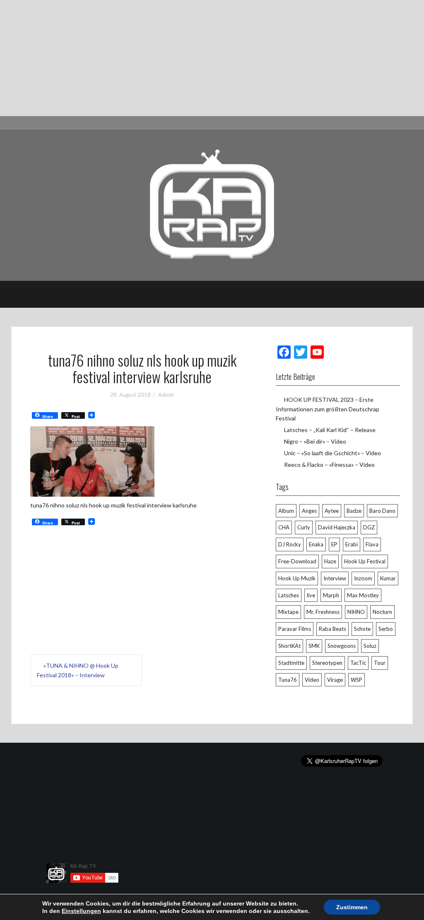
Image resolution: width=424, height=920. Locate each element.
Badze (354, 510)
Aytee (332, 510)
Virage (335, 679)
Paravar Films (294, 628)
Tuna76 (287, 679)
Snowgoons (342, 645)
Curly (303, 527)
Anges (309, 510)
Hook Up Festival (364, 561)
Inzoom (363, 578)
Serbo (385, 628)
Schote (362, 628)
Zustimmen (352, 907)
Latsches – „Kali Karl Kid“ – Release (330, 429)
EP (334, 544)
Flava (372, 544)
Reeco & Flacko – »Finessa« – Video (329, 464)
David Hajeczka (336, 527)
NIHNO (356, 612)
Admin (166, 394)
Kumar (388, 578)
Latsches (288, 595)
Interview (334, 578)
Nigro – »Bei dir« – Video (315, 441)
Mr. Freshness (323, 612)
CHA (283, 527)
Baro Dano (382, 510)
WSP (356, 679)
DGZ (369, 527)
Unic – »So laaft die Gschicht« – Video (332, 452)
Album (286, 510)
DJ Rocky (289, 544)
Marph (331, 595)
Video (312, 679)
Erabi (351, 544)
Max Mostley (363, 595)
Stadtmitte (291, 662)
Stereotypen (327, 662)
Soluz (370, 645)
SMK (314, 645)
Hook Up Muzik (297, 578)
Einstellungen (81, 911)
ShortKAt (289, 645)
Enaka (316, 544)
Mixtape (288, 612)
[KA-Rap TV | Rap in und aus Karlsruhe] (212, 204)
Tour (379, 662)
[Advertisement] (212, 58)
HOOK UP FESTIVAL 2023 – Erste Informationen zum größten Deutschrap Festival (327, 409)
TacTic (358, 662)
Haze (330, 561)
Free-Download (297, 561)
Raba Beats (332, 628)
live (311, 595)
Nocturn (382, 612)
